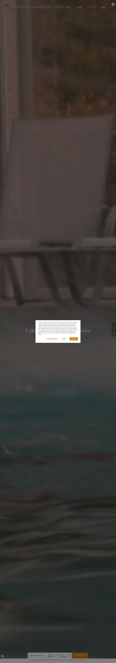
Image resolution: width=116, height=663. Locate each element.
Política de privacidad (65, 325)
